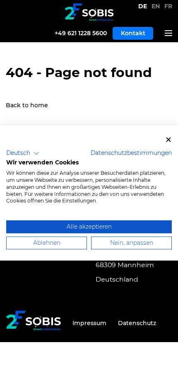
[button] (22, 153)
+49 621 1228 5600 (81, 33)
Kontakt (133, 33)
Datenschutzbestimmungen (131, 153)
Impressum (89, 323)
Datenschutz (137, 323)
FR (168, 6)
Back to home (27, 105)
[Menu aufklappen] (165, 33)
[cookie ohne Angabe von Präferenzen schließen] (168, 139)
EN (156, 6)
